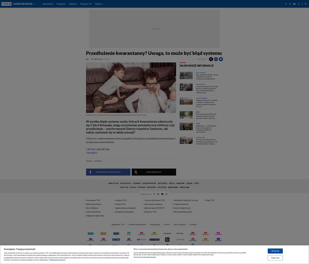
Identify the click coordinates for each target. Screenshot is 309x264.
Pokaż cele (275, 258)
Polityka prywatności (57, 260)
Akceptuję (275, 251)
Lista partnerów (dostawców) (145, 257)
